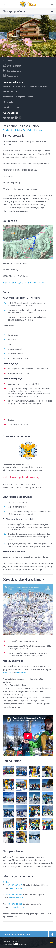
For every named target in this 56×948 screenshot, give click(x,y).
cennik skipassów (23, 672)
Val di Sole (27, 130)
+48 (14, 885)
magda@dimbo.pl (16, 888)
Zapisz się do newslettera (16, 934)
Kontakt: (7, 882)
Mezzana (38, 130)
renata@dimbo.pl (16, 907)
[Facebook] (52, 934)
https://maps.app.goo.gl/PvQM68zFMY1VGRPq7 (24, 282)
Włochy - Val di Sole (12, 130)
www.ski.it (7, 672)
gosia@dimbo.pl (16, 897)
